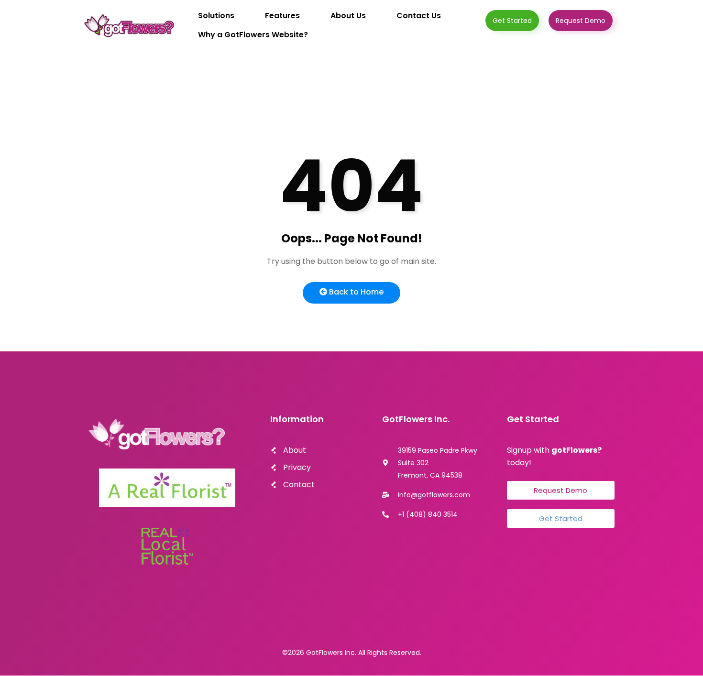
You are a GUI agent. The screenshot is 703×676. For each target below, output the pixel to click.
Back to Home (355, 291)
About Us (348, 15)
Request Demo (580, 20)
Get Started (512, 20)
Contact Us (418, 15)
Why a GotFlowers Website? (253, 34)
